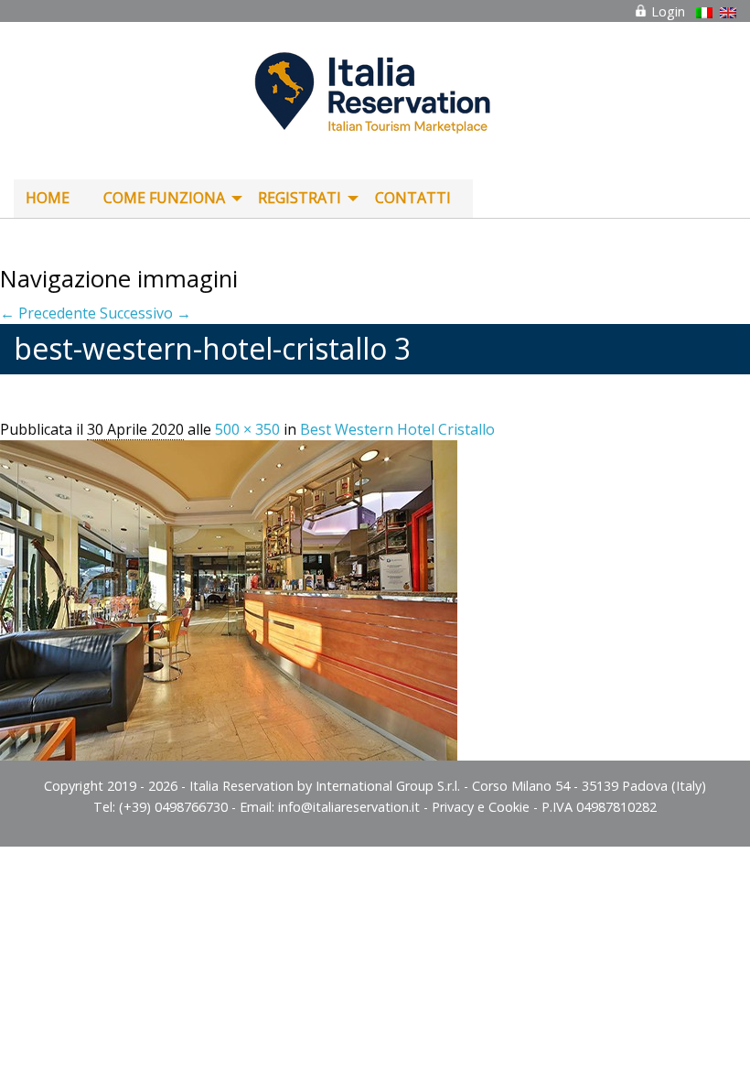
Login (666, 11)
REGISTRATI (299, 198)
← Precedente (48, 313)
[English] (728, 12)
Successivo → (145, 313)
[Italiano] (704, 12)
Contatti (413, 198)
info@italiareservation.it (349, 806)
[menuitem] (52, 198)
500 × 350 (247, 429)
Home (48, 198)
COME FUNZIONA (164, 198)
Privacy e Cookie (481, 806)
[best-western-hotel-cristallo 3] (228, 599)
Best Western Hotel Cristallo (397, 429)
